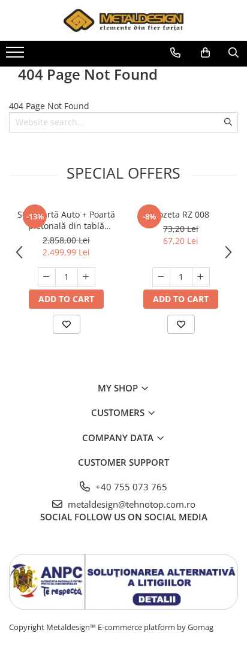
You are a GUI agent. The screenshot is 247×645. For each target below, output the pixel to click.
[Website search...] (233, 53)
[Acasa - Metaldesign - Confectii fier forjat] (123, 20)
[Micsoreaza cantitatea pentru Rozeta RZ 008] (161, 277)
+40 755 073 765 (130, 487)
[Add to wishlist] (66, 324)
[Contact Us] (175, 53)
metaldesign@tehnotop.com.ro (130, 504)
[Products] (16, 56)
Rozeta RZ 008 (181, 214)
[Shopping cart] (205, 53)
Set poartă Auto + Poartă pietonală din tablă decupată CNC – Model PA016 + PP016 (66, 220)
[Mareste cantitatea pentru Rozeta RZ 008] (201, 277)
